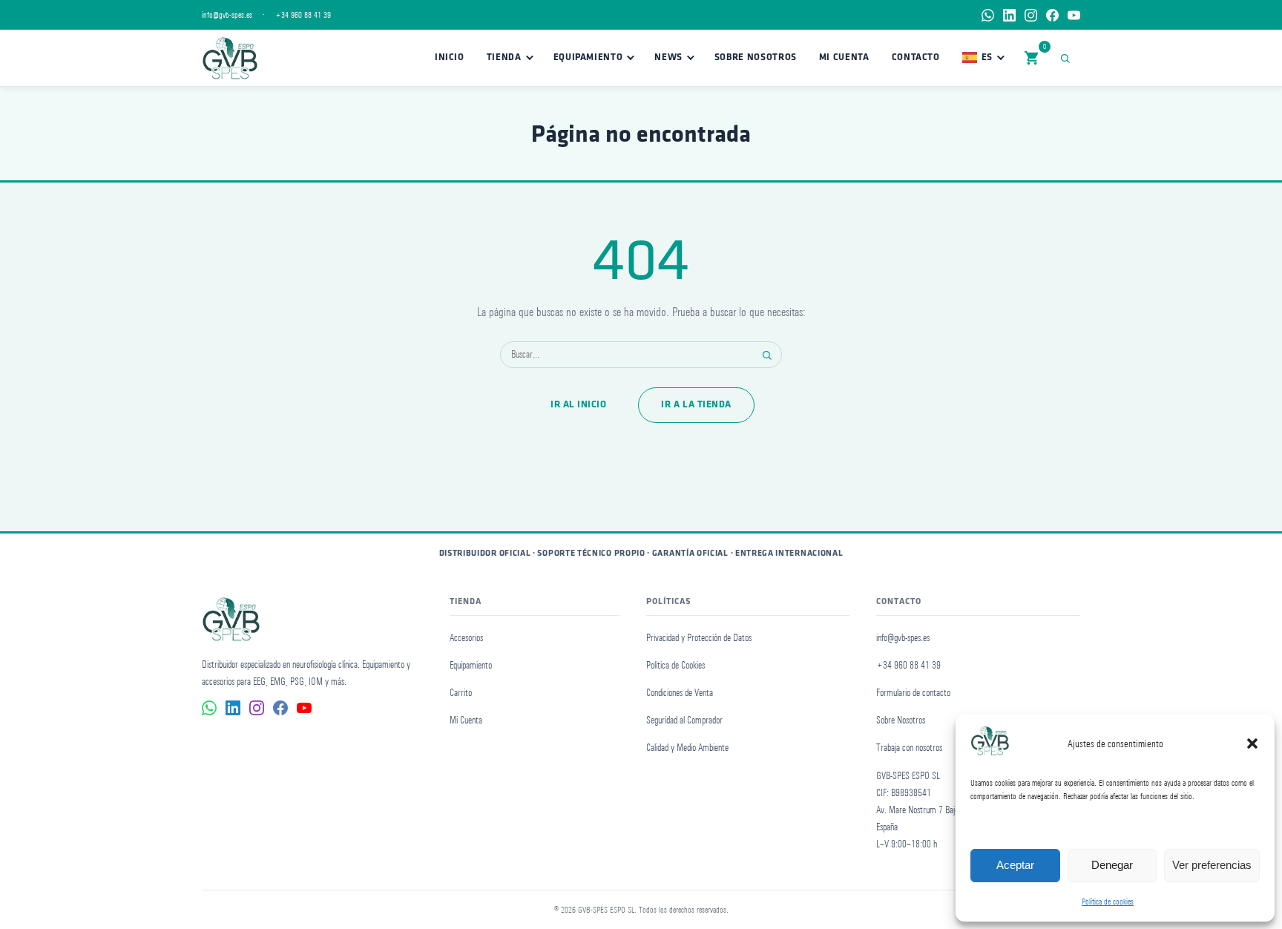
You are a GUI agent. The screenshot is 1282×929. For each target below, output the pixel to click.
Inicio (449, 57)
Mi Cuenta (466, 720)
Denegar (1112, 865)
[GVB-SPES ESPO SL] (229, 57)
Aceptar (1015, 865)
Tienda (504, 57)
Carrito (461, 692)
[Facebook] (1052, 15)
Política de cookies (1108, 901)
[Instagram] (1031, 15)
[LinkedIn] (1009, 15)
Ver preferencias (1212, 865)
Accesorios (466, 637)
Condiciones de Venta (679, 692)
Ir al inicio (578, 405)
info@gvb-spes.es (227, 15)
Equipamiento (588, 57)
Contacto (916, 57)
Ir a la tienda (696, 405)
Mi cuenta (844, 57)
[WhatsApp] (988, 15)
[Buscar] (1067, 57)
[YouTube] (1074, 15)
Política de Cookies (675, 665)
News (668, 57)
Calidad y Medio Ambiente (687, 747)
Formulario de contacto (913, 692)
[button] (1252, 743)
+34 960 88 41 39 (303, 15)
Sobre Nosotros (755, 57)
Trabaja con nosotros (909, 747)
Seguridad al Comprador (684, 720)
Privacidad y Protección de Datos (699, 637)
